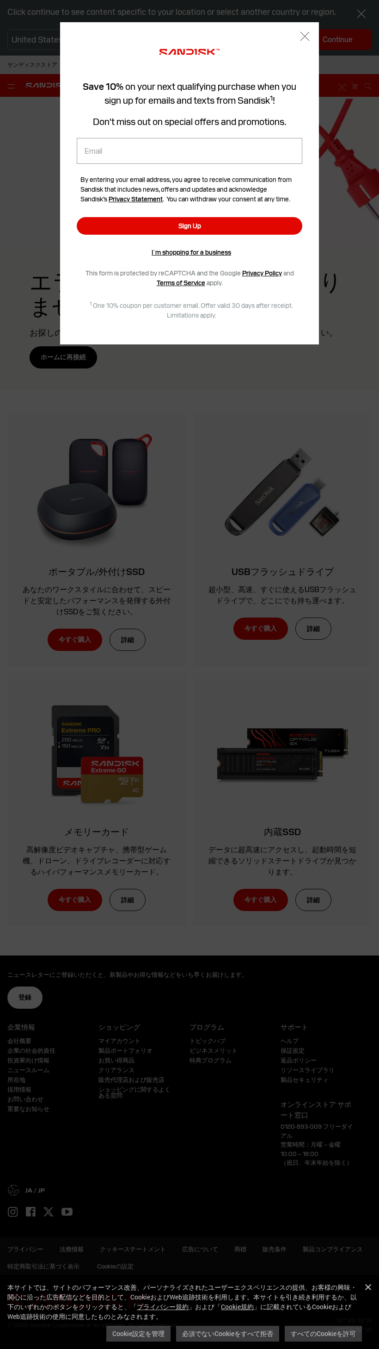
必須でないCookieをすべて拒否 (227, 1333)
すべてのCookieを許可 (323, 1333)
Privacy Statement (136, 199)
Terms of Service (181, 283)
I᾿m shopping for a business (191, 252)
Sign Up (189, 226)
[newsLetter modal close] (305, 37)
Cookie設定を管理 (138, 1333)
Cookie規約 (237, 1306)
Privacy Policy (262, 273)
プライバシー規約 (163, 1306)
